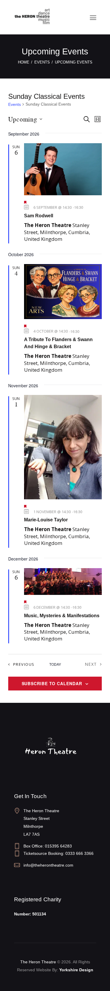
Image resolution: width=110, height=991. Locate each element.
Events (42, 62)
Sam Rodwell (38, 215)
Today (55, 664)
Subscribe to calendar (52, 683)
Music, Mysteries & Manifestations (61, 615)
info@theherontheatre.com (48, 865)
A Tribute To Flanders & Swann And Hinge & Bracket (58, 343)
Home (23, 62)
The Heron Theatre (38, 962)
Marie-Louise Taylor (46, 519)
